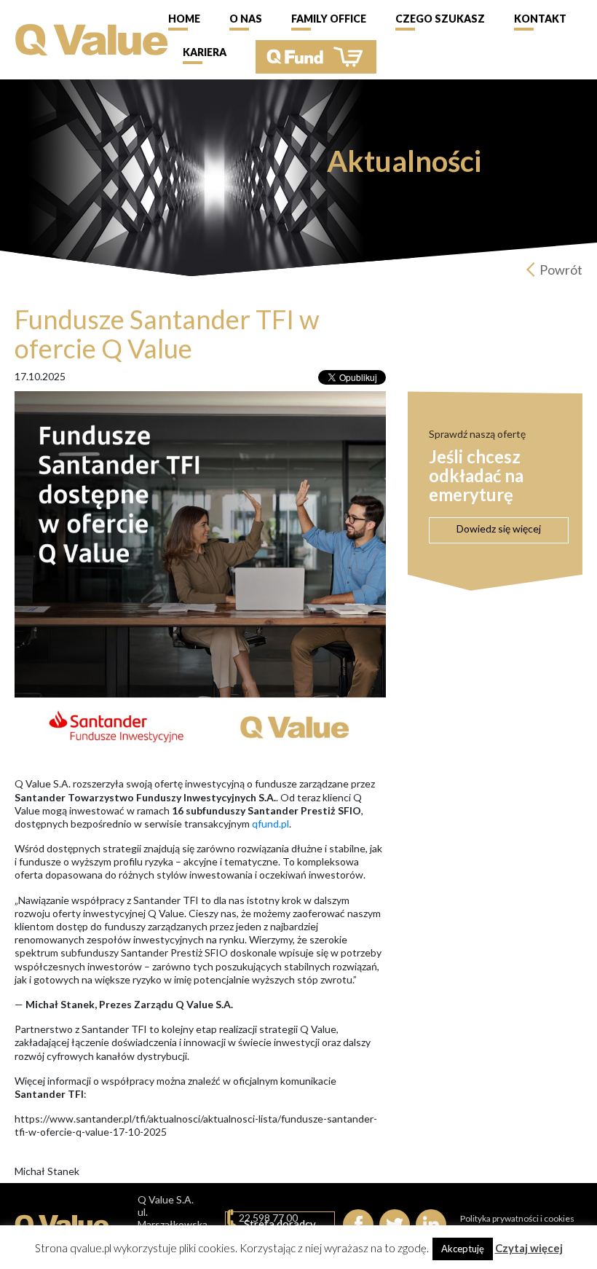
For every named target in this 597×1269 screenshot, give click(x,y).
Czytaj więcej (529, 1247)
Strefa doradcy (280, 1223)
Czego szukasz (440, 18)
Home (184, 18)
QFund (316, 57)
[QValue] (91, 38)
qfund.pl (270, 823)
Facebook (358, 1224)
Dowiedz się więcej (498, 528)
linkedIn (431, 1224)
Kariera (204, 52)
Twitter (394, 1224)
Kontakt (540, 18)
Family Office (328, 18)
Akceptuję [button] (462, 1248)
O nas (245, 18)
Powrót (560, 270)
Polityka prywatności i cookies (517, 1218)
